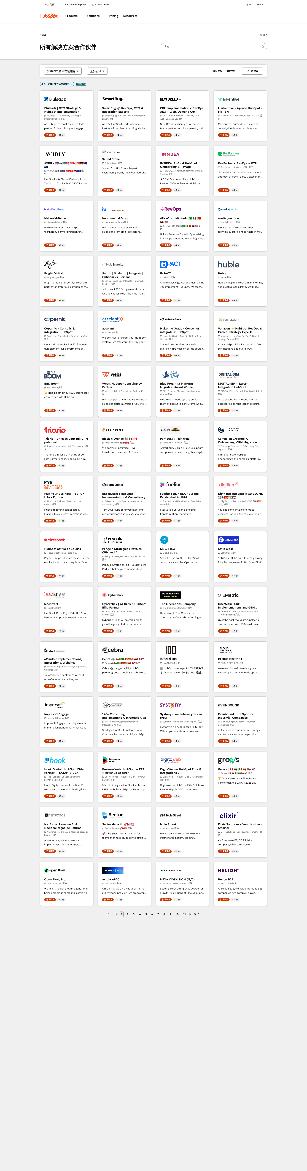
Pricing (113, 16)
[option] (61, 71)
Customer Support (76, 4)
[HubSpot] (49, 16)
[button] (263, 35)
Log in (248, 4)
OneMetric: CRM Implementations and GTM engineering (236, 605)
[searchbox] (214, 46)
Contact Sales (102, 4)
